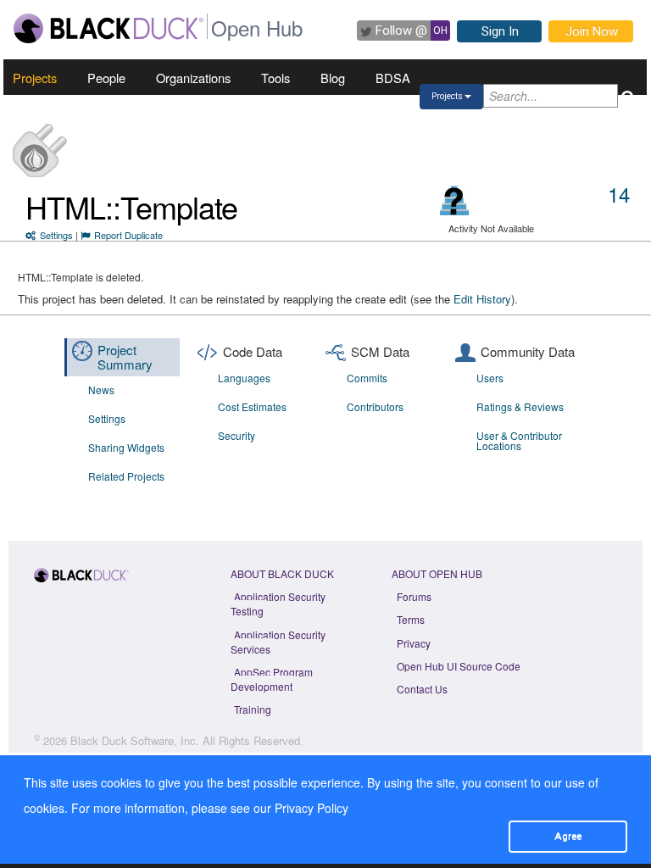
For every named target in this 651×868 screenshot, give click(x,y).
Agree (567, 836)
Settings (56, 235)
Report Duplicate (128, 235)
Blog (332, 77)
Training (252, 709)
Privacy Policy (311, 807)
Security (236, 435)
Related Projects (126, 476)
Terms (411, 619)
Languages (244, 377)
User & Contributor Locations (519, 440)
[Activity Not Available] (455, 200)
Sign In (500, 31)
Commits (367, 377)
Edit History (482, 299)
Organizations (193, 77)
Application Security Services (278, 641)
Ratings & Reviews (520, 406)
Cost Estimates (252, 406)
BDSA (393, 77)
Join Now (591, 31)
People (106, 77)
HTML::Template (131, 206)
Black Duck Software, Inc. (134, 740)
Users (490, 377)
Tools (275, 77)
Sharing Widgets (126, 447)
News (101, 389)
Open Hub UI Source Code (458, 666)
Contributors (375, 406)
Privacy (414, 643)
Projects (35, 77)
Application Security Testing (278, 603)
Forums (414, 596)
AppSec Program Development (272, 679)
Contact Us (422, 689)
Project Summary (125, 357)
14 (619, 194)
